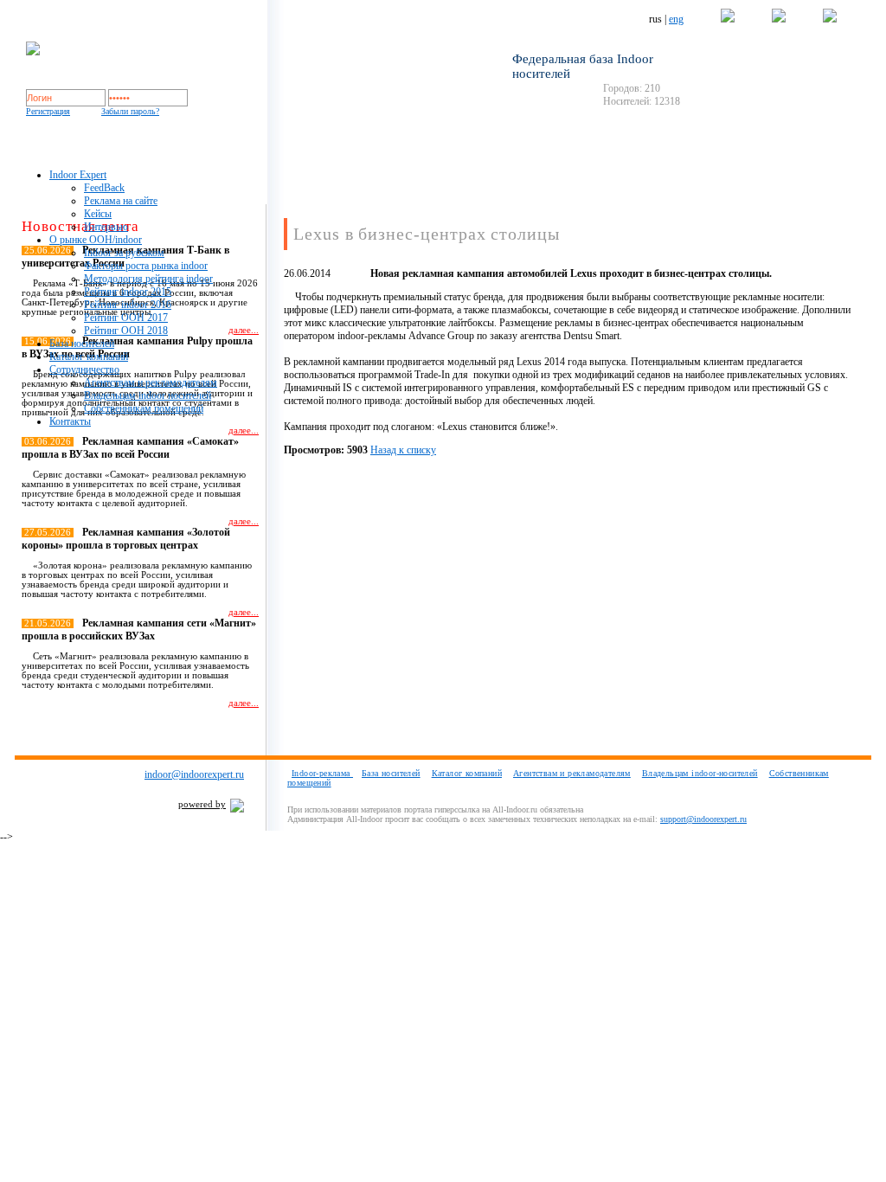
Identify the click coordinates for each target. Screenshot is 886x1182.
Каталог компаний (88, 356)
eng (676, 19)
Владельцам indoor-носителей (700, 773)
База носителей (81, 343)
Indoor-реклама (322, 773)
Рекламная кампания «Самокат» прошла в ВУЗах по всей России (130, 447)
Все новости (224, 733)
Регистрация (48, 111)
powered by (202, 804)
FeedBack (104, 188)
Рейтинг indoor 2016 (127, 305)
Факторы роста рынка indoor (146, 266)
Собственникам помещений (143, 408)
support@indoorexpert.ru (703, 819)
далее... (243, 430)
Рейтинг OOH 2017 (126, 318)
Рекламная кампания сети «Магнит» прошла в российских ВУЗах (139, 629)
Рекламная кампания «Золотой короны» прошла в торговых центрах (126, 538)
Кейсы (98, 214)
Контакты (70, 421)
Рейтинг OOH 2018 (126, 330)
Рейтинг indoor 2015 (127, 292)
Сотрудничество (84, 369)
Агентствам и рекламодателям (150, 382)
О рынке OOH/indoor (95, 240)
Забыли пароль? (130, 111)
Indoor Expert (77, 175)
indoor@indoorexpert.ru (194, 774)
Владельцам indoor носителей (147, 395)
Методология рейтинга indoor (148, 279)
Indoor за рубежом (124, 253)
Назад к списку (403, 450)
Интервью (106, 227)
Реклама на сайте (120, 201)
